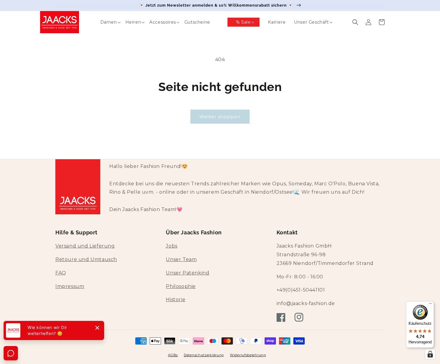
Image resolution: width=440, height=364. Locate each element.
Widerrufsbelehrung (248, 355)
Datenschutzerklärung (204, 355)
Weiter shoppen (220, 116)
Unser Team (181, 259)
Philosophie (181, 286)
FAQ (60, 273)
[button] (104, 22)
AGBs (173, 355)
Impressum (69, 286)
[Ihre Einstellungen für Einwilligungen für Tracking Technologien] (430, 354)
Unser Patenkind (187, 273)
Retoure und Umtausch (86, 259)
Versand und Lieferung (85, 246)
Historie (175, 299)
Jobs (171, 246)
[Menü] (430, 305)
